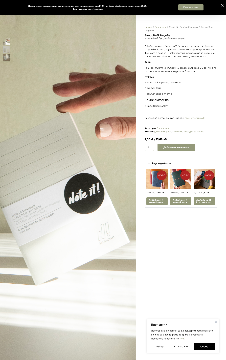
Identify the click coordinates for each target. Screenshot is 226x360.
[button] (181, 163)
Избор (159, 346)
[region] (183, 336)
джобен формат (162, 131)
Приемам (204, 346)
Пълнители (160, 27)
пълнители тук (194, 118)
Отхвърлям (181, 346)
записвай (177, 131)
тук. (182, 338)
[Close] (216, 322)
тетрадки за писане (193, 131)
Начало (148, 27)
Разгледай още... (162, 163)
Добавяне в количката (176, 147)
